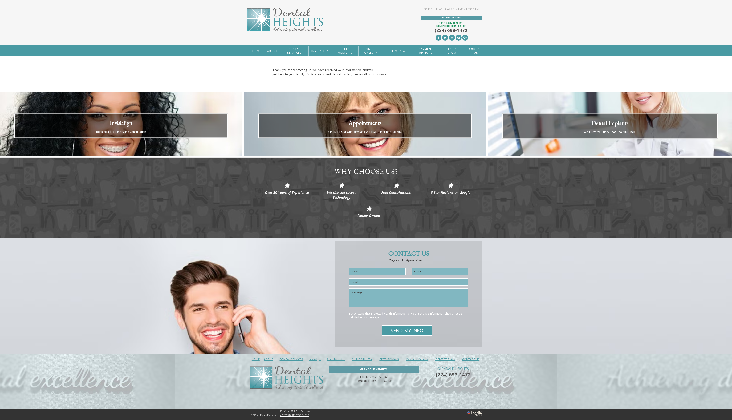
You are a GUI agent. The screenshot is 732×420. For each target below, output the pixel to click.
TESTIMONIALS (397, 51)
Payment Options (426, 50)
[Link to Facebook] (438, 38)
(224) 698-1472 (453, 374)
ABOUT (272, 51)
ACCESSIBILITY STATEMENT (294, 415)
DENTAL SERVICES (294, 50)
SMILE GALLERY (371, 50)
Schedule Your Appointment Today (451, 9)
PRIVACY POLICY (289, 411)
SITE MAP (306, 411)
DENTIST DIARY (452, 50)
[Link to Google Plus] (465, 38)
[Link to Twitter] (445, 38)
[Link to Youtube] (459, 38)
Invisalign (320, 51)
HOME (256, 51)
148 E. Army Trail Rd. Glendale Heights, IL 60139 (451, 25)
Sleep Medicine (345, 50)
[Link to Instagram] (452, 38)
